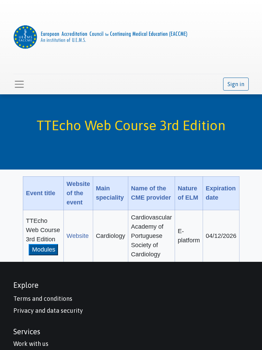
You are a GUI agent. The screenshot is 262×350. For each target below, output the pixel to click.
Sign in (236, 84)
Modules (43, 249)
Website (78, 235)
